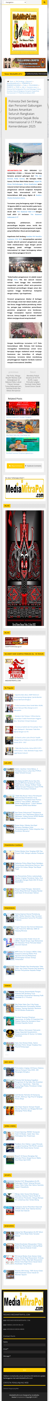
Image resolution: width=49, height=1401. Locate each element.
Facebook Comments (34, 466)
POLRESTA (10, 87)
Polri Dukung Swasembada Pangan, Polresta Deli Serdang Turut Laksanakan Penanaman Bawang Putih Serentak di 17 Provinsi (29, 994)
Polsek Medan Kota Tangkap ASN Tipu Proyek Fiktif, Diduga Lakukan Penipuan (29, 852)
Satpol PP (37, 181)
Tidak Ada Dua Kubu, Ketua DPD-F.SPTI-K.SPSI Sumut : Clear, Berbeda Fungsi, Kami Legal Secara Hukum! (28, 750)
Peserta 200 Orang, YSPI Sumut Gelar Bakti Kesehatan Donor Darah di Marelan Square (29, 1273)
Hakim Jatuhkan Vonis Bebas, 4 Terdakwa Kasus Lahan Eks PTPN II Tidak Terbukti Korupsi (28, 771)
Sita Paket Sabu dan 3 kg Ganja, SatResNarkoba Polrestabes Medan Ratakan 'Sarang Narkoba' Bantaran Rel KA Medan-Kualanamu (28, 1007)
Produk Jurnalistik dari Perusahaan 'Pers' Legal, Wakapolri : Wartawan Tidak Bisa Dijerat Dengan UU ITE (28, 729)
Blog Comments (16, 466)
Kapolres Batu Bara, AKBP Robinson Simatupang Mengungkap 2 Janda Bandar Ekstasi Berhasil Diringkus (28, 697)
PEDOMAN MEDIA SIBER (16, 1329)
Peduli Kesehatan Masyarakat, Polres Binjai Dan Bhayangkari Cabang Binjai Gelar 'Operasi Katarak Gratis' (28, 1246)
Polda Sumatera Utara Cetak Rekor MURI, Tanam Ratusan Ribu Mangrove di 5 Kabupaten (28, 707)
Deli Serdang (20, 81)
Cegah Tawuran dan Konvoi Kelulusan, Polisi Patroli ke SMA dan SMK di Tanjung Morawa (29, 929)
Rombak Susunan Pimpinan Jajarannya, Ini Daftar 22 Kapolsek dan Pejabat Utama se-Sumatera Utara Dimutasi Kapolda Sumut (29, 1020)
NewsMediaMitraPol (13, 83)
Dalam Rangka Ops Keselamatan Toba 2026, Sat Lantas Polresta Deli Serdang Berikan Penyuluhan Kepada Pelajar (29, 968)
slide (23, 87)
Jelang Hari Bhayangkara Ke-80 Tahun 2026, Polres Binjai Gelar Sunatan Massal (29, 1234)
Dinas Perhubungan (15, 184)
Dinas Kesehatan (30, 184)
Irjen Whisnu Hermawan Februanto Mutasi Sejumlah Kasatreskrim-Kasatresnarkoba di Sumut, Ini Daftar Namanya (28, 1033)
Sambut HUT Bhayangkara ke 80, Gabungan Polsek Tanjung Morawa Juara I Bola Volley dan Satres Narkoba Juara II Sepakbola (29, 1184)
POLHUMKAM (33, 85)
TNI (36, 176)
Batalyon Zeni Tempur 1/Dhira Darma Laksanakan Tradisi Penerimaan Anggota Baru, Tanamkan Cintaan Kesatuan (27, 718)
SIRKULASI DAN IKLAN (15, 1325)
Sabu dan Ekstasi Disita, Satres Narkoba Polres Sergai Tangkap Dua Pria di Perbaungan (28, 1045)
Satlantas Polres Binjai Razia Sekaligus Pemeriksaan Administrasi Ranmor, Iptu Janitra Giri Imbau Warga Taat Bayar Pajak (29, 866)
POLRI (17, 87)
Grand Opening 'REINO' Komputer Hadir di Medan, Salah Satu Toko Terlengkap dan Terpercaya (27, 1134)
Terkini (6, 1055)
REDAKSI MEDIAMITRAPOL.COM (19, 1320)
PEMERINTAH (26, 83)
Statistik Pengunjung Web (11, 1388)
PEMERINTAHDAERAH (14, 85)
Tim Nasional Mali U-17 (26, 212)
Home (11, 81)
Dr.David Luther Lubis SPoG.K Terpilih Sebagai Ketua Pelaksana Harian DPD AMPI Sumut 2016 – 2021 (28, 739)
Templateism (20, 1397)
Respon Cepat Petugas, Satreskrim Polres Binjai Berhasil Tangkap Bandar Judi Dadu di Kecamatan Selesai (29, 891)
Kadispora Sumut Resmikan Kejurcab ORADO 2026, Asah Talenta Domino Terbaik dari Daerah (28, 1209)
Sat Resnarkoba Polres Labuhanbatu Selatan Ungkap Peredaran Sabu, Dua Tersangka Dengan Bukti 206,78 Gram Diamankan (29, 879)
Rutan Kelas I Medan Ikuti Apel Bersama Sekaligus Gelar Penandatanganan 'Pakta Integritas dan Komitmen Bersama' (29, 828)
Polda (25, 85)
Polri (15, 280)
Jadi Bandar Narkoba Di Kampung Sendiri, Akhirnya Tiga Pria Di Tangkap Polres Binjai (29, 1097)
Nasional (29, 81)
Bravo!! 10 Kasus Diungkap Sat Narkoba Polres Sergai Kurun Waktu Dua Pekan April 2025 (28, 1158)
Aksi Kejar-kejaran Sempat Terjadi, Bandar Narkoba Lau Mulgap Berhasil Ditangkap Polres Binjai (28, 1109)
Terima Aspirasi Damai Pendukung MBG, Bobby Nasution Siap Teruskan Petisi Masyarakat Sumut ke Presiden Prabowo (28, 917)
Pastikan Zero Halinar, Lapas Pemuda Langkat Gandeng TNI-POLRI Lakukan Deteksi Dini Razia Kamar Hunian (29, 1146)
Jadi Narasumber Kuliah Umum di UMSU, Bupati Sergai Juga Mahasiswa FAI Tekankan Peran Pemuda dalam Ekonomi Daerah (29, 941)
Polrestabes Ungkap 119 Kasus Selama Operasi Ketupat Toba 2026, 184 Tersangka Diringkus (29, 1070)
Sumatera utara (32, 87)
